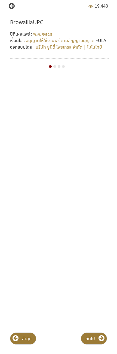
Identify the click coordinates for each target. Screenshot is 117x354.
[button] (9, 6)
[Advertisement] (58, 142)
